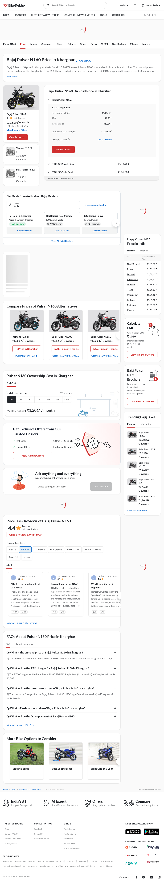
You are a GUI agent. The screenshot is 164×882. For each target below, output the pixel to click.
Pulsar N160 (9, 44)
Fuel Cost (11, 383)
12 (25, 612)
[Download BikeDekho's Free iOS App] (133, 831)
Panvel (130, 269)
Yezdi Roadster (106, 861)
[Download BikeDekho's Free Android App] (151, 831)
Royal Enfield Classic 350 (25, 861)
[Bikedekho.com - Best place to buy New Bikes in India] (14, 5)
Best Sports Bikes (62, 768)
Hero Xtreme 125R (30, 866)
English (123, 5)
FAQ (8, 644)
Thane (130, 289)
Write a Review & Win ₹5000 (24, 534)
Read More (12, 76)
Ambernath (132, 279)
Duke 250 (74, 866)
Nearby (131, 250)
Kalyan (130, 310)
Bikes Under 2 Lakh (102, 768)
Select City (152, 15)
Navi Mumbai (133, 264)
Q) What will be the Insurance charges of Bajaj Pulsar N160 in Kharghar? (50, 688)
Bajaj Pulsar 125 (147, 449)
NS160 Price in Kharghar (105, 348)
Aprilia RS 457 (62, 866)
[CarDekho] (131, 847)
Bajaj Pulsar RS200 (148, 496)
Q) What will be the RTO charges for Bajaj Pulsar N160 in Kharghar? (48, 668)
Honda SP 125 (52, 861)
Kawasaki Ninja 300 (89, 866)
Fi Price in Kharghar (27, 348)
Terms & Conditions (13, 838)
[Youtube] (151, 877)
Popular (144, 250)
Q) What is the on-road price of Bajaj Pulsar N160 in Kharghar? (45, 652)
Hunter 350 (8, 861)
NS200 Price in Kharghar (66, 348)
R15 (62, 861)
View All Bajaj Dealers (62, 241)
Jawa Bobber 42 (106, 866)
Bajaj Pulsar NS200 (25, 169)
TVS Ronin (82, 861)
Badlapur (131, 300)
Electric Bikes (20, 768)
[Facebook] (136, 877)
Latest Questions (24, 644)
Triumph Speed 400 (11, 866)
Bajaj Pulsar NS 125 (146, 481)
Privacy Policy (10, 843)
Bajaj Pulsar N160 (16, 114)
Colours (71, 44)
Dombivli (131, 274)
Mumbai (131, 284)
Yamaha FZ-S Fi (24, 148)
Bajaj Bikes (141, 510)
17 (16, 612)
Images (33, 44)
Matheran (131, 305)
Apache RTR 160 (47, 866)
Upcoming (146, 424)
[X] (143, 877)
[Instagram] (159, 877)
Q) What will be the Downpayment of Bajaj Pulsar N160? (41, 716)
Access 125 (70, 861)
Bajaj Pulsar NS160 (100, 336)
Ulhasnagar (132, 295)
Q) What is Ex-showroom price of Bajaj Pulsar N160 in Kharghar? (46, 708)
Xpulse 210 (93, 861)
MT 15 (41, 861)
